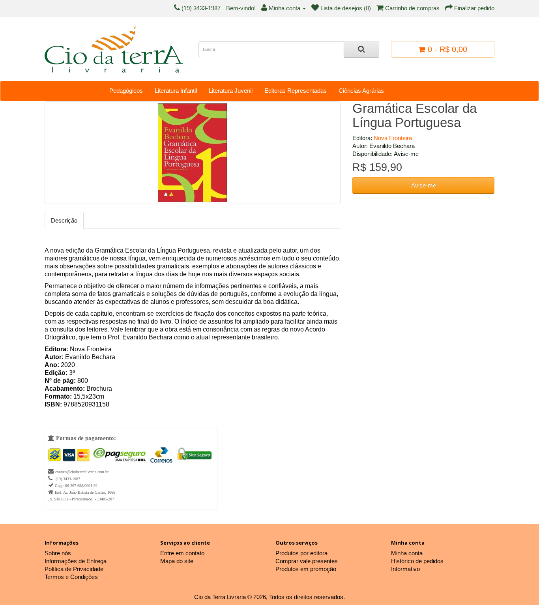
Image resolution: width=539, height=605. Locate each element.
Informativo (405, 569)
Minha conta (407, 553)
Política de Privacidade (74, 569)
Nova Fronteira (393, 138)
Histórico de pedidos (417, 561)
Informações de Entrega (76, 561)
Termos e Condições (71, 576)
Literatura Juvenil (231, 90)
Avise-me (423, 185)
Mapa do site (176, 561)
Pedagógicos (126, 90)
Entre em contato (182, 553)
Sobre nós (58, 553)
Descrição (64, 220)
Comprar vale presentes (306, 561)
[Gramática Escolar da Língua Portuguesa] (193, 152)
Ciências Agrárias (361, 90)
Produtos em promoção (305, 569)
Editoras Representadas (295, 90)
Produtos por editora (301, 553)
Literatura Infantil (176, 90)
